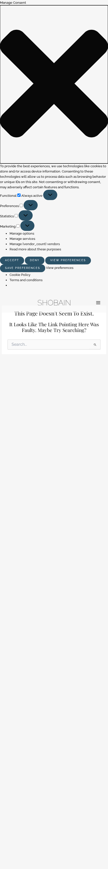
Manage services (22, 239)
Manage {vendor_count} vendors (35, 244)
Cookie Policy (20, 275)
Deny (34, 260)
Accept (12, 260)
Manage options (22, 233)
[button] (54, 84)
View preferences (68, 260)
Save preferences (22, 268)
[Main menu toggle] (98, 302)
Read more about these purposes (35, 249)
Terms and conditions (26, 280)
